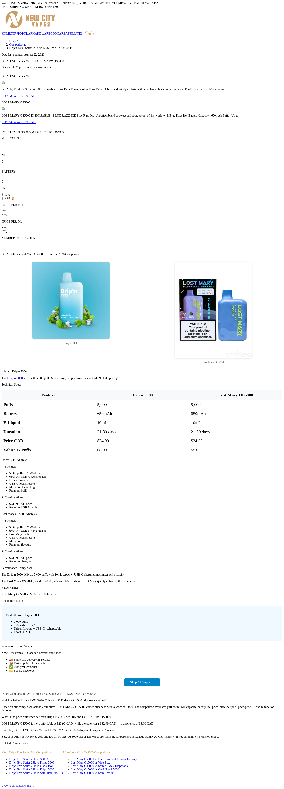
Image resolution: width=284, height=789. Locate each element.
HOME (6, 33)
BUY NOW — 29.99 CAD (19, 122)
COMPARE (57, 33)
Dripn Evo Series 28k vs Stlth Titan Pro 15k (36, 773)
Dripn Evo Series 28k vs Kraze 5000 (31, 762)
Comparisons (17, 44)
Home (13, 41)
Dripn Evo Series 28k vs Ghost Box (31, 766)
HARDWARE (41, 33)
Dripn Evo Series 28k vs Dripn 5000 (31, 769)
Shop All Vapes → (142, 682)
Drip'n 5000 (15, 378)
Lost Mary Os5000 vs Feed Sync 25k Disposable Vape (104, 759)
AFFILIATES (74, 33)
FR (89, 33)
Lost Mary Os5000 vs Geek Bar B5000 (95, 769)
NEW (14, 33)
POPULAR (25, 33)
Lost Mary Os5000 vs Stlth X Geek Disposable (99, 766)
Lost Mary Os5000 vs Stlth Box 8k (92, 773)
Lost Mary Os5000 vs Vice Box (90, 762)
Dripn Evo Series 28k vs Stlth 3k (29, 759)
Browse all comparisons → (18, 785)
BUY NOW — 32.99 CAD (19, 95)
